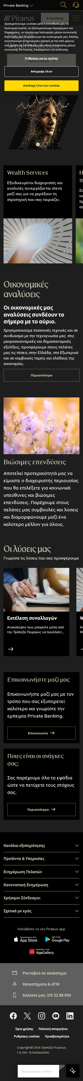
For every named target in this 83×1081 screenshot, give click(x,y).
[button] (38, 144)
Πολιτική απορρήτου (53, 1029)
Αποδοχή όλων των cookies (41, 85)
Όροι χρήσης (24, 1029)
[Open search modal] (63, 5)
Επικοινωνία (38, 733)
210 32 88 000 (59, 995)
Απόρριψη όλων (41, 71)
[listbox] (17, 5)
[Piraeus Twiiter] (27, 1016)
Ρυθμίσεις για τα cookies (41, 58)
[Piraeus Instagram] (41, 1016)
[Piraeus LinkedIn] (69, 1016)
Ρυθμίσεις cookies (27, 1036)
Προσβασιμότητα (57, 1036)
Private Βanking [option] (16, 5)
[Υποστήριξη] (73, 6)
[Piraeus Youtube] (55, 1016)
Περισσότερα (41, 375)
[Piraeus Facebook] (13, 1016)
